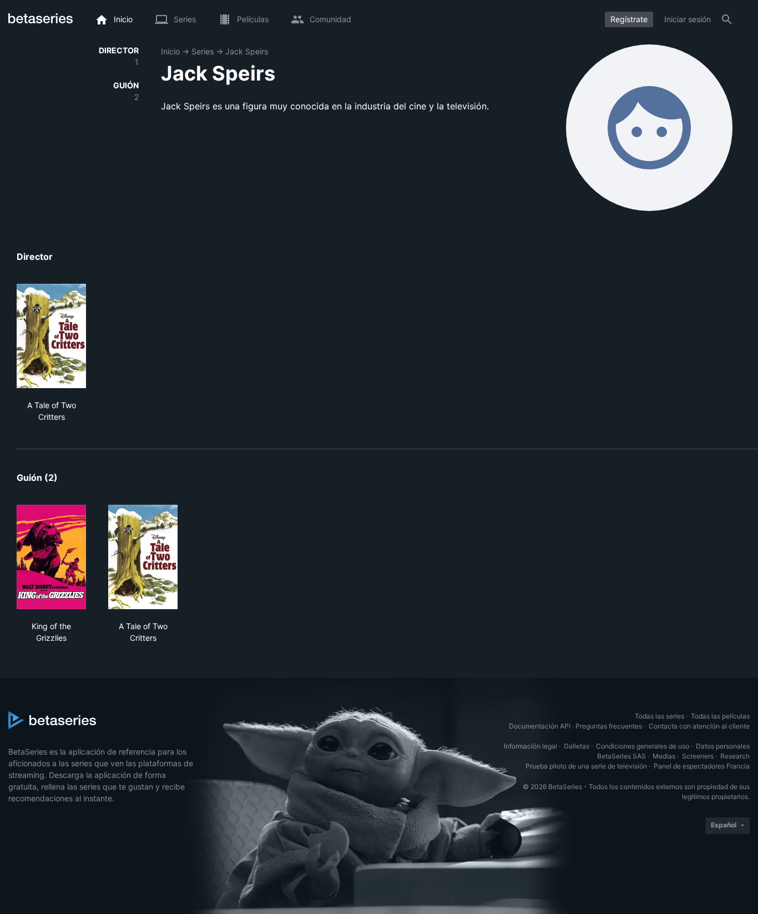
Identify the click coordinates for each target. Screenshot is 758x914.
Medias (664, 756)
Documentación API (539, 726)
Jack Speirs (246, 51)
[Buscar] (726, 19)
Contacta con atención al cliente (699, 726)
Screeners (698, 756)
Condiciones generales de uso (642, 746)
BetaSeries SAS (621, 756)
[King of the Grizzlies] (51, 557)
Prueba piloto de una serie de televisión (586, 766)
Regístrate (629, 19)
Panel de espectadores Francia (702, 766)
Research (735, 756)
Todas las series (659, 716)
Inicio (170, 51)
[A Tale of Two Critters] (51, 336)
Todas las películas (720, 716)
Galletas (576, 746)
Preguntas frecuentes (608, 726)
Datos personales (723, 746)
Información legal (530, 746)
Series (202, 51)
